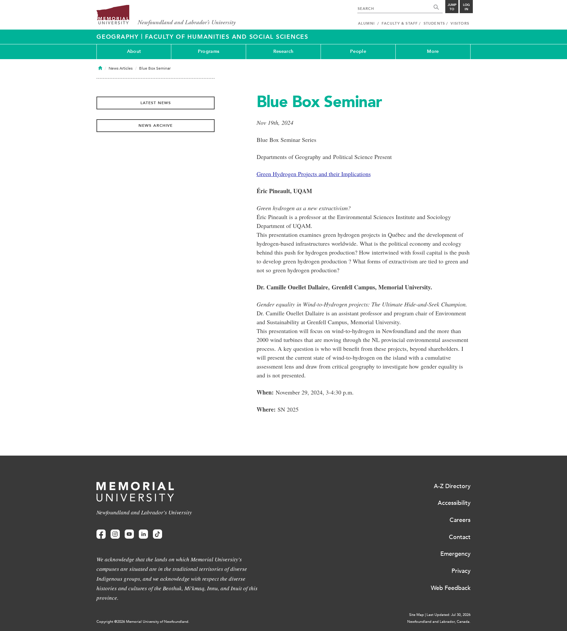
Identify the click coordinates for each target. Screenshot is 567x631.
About (134, 51)
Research (283, 51)
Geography (118, 36)
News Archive (155, 125)
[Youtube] (129, 534)
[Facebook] (101, 534)
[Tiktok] (157, 534)
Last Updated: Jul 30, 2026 (449, 615)
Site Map (416, 615)
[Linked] (143, 534)
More (433, 51)
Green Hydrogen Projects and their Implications (314, 174)
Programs (208, 51)
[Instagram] (115, 534)
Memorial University (166, 15)
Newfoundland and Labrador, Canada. (439, 622)
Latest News (155, 103)
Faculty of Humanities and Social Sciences (226, 36)
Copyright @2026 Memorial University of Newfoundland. (142, 622)
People (358, 51)
